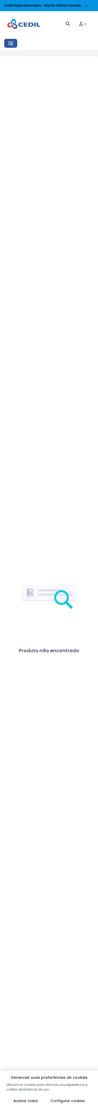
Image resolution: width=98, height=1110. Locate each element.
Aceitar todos (25, 1100)
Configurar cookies (67, 1100)
